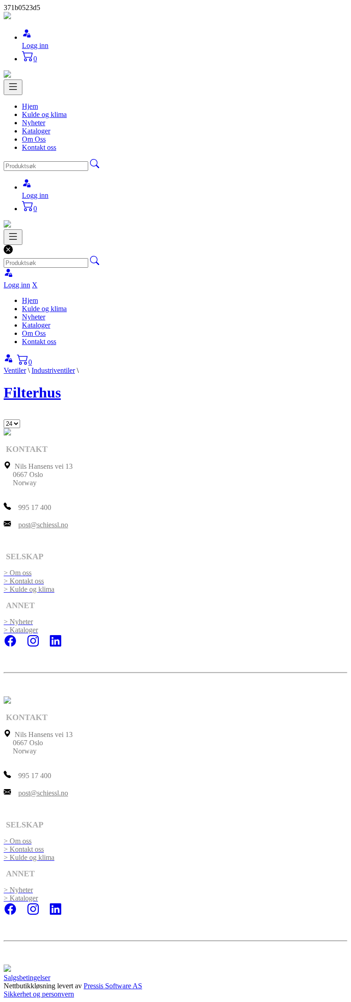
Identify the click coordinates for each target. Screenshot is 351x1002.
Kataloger (36, 131)
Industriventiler (53, 370)
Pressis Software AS (113, 986)
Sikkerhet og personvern (39, 994)
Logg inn (35, 45)
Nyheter (33, 123)
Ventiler (15, 370)
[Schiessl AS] (7, 17)
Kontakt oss (39, 147)
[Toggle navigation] (13, 87)
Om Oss (34, 139)
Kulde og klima (44, 114)
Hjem (30, 106)
